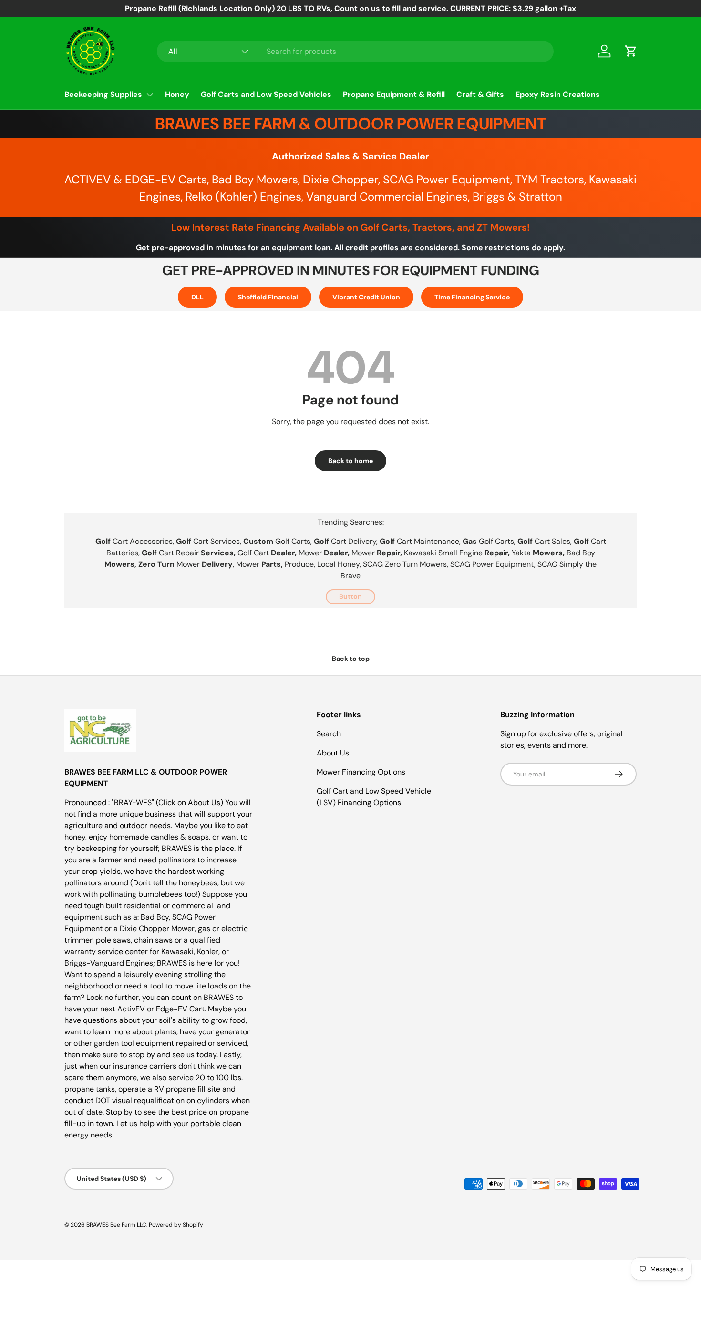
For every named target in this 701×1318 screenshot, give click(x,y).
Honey (177, 94)
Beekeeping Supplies (103, 94)
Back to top (351, 658)
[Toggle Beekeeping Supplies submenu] (149, 94)
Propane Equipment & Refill (394, 94)
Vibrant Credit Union (366, 297)
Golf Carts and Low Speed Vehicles (266, 94)
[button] (630, 51)
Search (329, 734)
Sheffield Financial (268, 297)
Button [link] (350, 596)
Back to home (350, 461)
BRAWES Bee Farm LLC (116, 1225)
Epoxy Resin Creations (557, 94)
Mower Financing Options (361, 772)
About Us (333, 753)
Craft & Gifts (480, 94)
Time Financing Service (472, 297)
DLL (197, 297)
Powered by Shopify (176, 1225)
